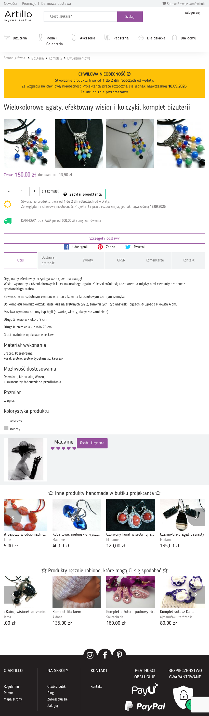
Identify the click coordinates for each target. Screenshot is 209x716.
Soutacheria (114, 617)
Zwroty (88, 260)
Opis (20, 260)
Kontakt (188, 260)
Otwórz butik (56, 687)
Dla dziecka (156, 38)
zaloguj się (192, 12)
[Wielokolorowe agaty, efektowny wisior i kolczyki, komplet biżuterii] (28, 143)
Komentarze (155, 260)
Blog (50, 693)
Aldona (57, 617)
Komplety (55, 58)
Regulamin (11, 687)
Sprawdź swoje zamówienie (185, 4)
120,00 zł (116, 546)
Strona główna (14, 58)
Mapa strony (13, 699)
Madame (59, 540)
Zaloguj (52, 706)
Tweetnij (139, 247)
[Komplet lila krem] (77, 592)
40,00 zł (61, 546)
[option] (77, 524)
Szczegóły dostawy (104, 239)
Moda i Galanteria (54, 41)
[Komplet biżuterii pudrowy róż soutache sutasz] (130, 592)
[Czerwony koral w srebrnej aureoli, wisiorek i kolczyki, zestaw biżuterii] (130, 515)
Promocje (29, 4)
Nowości (10, 4)
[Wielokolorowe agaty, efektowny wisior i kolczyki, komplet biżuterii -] (79, 143)
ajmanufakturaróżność (176, 617)
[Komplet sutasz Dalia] (184, 592)
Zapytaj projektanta (85, 195)
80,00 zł (168, 623)
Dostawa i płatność (49, 260)
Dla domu (188, 38)
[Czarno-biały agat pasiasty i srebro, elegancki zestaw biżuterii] (184, 515)
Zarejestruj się (57, 699)
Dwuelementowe (78, 58)
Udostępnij (79, 247)
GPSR (121, 260)
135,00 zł (169, 546)
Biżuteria (20, 38)
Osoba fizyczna (92, 443)
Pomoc (9, 693)
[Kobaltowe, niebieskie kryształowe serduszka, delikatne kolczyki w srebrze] (77, 515)
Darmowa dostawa (56, 4)
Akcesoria (87, 38)
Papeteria (121, 38)
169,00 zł (116, 623)
